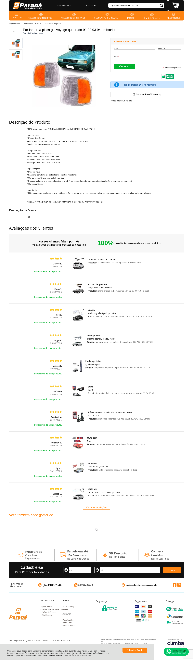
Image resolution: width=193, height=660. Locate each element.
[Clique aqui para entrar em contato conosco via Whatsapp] (176, 652)
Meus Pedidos (67, 620)
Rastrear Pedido (68, 626)
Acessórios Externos (33, 23)
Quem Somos (47, 607)
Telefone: (162, 48)
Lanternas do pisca (53, 23)
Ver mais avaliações (96, 507)
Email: (117, 57)
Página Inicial (15, 23)
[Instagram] (179, 585)
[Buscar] (161, 5)
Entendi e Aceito (134, 650)
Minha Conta (67, 623)
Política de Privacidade (80, 655)
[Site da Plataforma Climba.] (175, 642)
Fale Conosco (47, 615)
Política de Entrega (49, 612)
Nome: (117, 48)
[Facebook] (175, 585)
